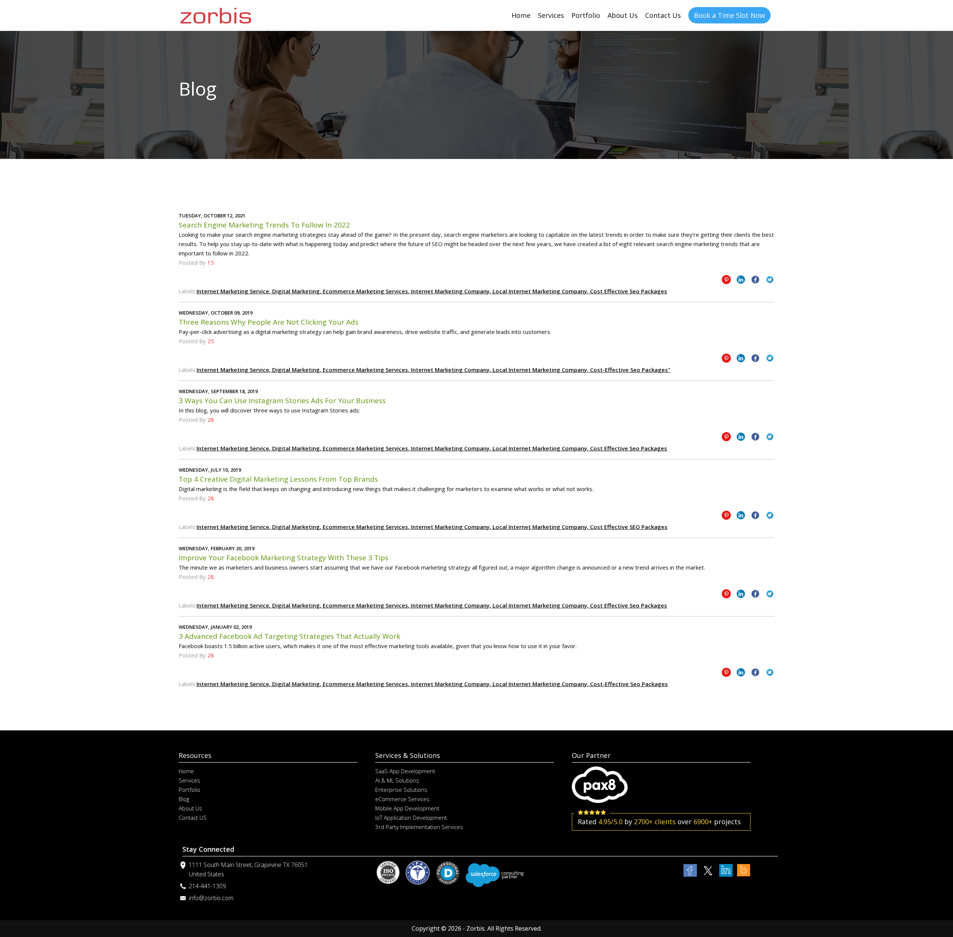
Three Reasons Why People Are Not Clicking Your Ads (268, 322)
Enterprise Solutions (401, 789)
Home (520, 15)
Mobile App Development (407, 808)
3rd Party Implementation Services (419, 827)
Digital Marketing (295, 291)
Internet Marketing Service (233, 291)
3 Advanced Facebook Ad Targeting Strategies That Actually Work (289, 636)
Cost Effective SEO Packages (628, 526)
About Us (623, 15)
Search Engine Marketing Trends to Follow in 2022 (264, 225)
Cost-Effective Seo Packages (628, 684)
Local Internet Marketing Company (539, 291)
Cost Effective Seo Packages (628, 291)
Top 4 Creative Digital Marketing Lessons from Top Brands (278, 479)
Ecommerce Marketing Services (364, 291)
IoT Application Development (411, 817)
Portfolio (585, 15)
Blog (184, 799)
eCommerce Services (402, 799)
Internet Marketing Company (449, 291)
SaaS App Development (405, 771)
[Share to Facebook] (755, 281)
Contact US (193, 817)
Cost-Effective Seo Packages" (629, 369)
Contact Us (663, 15)
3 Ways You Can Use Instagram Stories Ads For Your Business (282, 400)
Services (551, 15)
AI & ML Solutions (397, 780)
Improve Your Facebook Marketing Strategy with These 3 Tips (283, 557)
